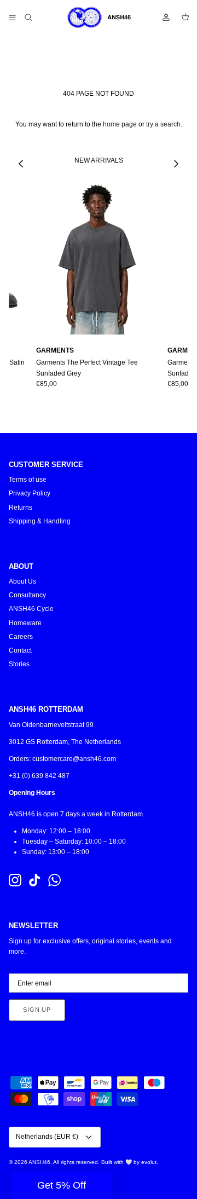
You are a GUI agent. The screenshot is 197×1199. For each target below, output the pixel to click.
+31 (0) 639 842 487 (39, 776)
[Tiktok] (34, 880)
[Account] (161, 17)
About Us (22, 581)
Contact (20, 650)
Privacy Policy (29, 493)
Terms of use (28, 479)
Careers (21, 637)
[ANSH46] (98, 17)
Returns (20, 507)
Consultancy (27, 595)
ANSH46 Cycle (31, 609)
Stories (19, 664)
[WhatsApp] (54, 880)
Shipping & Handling (40, 521)
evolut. (149, 1162)
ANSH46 (39, 1162)
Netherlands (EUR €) (47, 1136)
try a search (163, 124)
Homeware (25, 623)
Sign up (37, 1009)
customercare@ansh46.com (74, 759)
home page (120, 124)
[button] (61, 1185)
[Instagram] (15, 880)
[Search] (36, 17)
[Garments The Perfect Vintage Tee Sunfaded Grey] (97, 258)
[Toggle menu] (12, 17)
